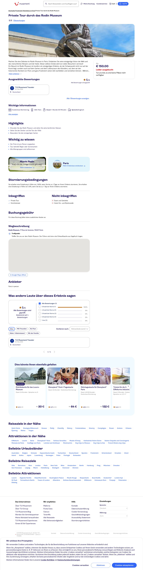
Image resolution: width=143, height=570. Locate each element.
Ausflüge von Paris (33, 443)
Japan (29, 455)
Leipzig (27, 468)
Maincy (69, 428)
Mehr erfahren (14, 74)
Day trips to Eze (99, 443)
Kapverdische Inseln (47, 453)
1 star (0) (44, 320)
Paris (66, 163)
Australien (15, 453)
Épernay (15, 430)
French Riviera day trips (116, 443)
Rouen (111, 428)
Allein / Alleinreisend (17, 333)
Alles (11, 329)
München (107, 465)
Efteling (14, 482)
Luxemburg (38, 455)
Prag (98, 465)
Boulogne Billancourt (30, 428)
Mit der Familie (33, 333)
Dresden (116, 465)
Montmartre (67, 443)
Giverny (92, 428)
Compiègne (102, 428)
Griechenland (106, 453)
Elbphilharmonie (40, 478)
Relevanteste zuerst (78, 329)
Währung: (103, 513)
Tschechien (62, 453)
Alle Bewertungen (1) (49, 303)
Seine (32, 441)
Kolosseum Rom (100, 480)
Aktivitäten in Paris (29, 10)
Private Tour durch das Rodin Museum (47, 10)
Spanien (84, 453)
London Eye (118, 478)
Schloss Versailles (59, 441)
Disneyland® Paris (43, 441)
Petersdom (122, 480)
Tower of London (44, 480)
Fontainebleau (80, 428)
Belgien (25, 453)
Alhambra (56, 480)
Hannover (65, 468)
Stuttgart (55, 468)
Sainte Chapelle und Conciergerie (117, 441)
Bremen (75, 468)
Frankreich (19, 10)
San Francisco (17, 468)
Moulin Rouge (72, 478)
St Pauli (14, 480)
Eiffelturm (15, 441)
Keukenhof (107, 478)
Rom (30, 465)
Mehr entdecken (26, 167)
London (37, 465)
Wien (62, 465)
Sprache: (103, 505)
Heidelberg (45, 468)
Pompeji (112, 480)
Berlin (81, 465)
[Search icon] (46, 4)
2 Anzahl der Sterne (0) (49, 317)
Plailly (52, 428)
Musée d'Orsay (75, 441)
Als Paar (33, 329)
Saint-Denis (16, 428)
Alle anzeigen (13, 114)
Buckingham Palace (57, 478)
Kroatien (118, 453)
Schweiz (34, 453)
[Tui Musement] (23, 3)
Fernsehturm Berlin (27, 480)
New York (54, 465)
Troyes (31, 430)
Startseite (11, 10)
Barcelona (21, 465)
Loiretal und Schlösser (52, 443)
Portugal (67, 455)
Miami (35, 468)
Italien (21, 455)
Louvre (24, 441)
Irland (126, 453)
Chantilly (60, 428)
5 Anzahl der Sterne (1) (49, 306)
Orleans (128, 428)
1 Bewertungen (19, 21)
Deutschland (73, 453)
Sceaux (44, 428)
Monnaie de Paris (18, 443)
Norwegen (49, 455)
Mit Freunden (22, 329)
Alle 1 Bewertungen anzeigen (78, 98)
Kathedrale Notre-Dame (92, 441)
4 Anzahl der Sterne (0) (49, 310)
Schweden (77, 455)
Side (13, 465)
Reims (23, 430)
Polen (58, 455)
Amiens (119, 428)
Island (14, 455)
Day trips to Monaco (82, 443)
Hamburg (90, 465)
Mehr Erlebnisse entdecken (73, 166)
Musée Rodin (27, 161)
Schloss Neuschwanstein (72, 480)
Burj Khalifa (96, 478)
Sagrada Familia (25, 478)
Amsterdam (72, 465)
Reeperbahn (84, 478)
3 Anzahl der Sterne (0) (49, 313)
